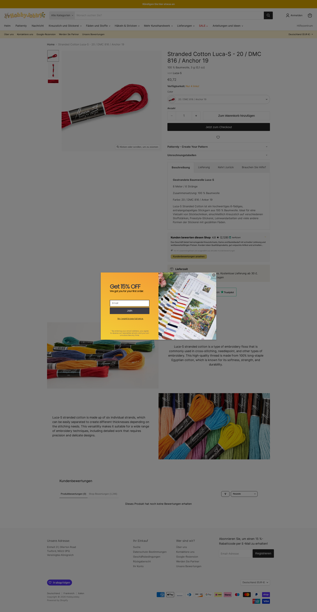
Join (129, 311)
